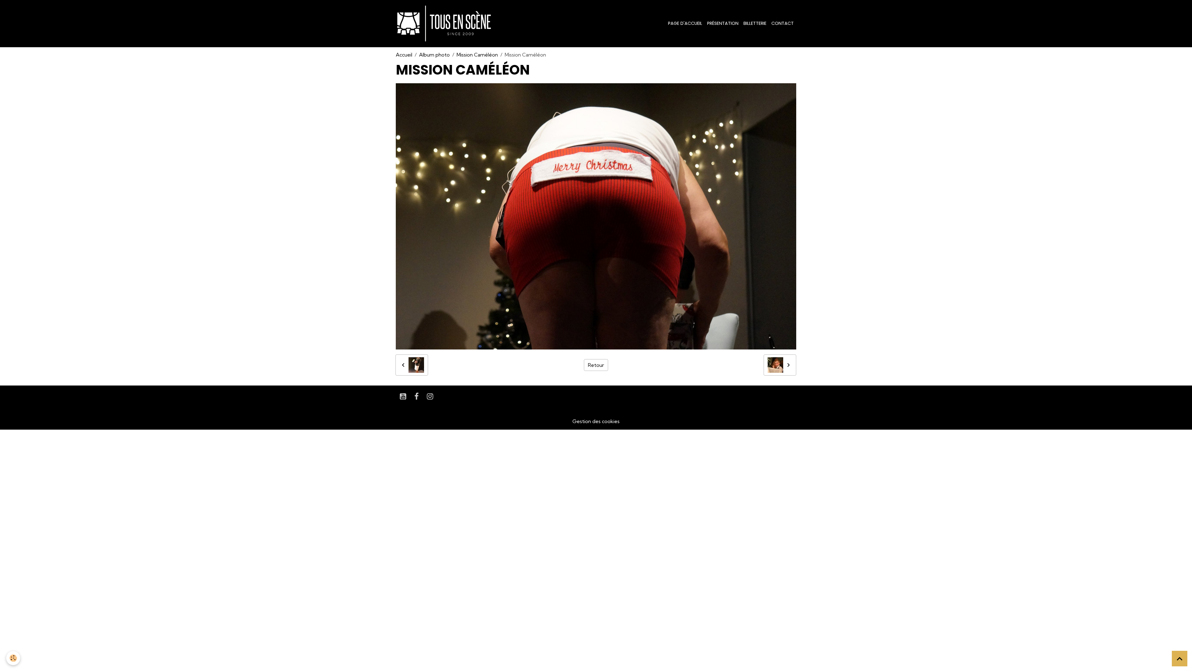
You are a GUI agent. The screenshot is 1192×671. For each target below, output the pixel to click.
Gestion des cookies (596, 421)
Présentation (722, 23)
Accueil (404, 55)
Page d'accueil (685, 23)
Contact (782, 23)
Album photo (434, 55)
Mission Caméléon (477, 55)
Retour (596, 365)
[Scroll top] (1179, 658)
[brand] (445, 23)
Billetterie (754, 23)
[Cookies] (13, 658)
